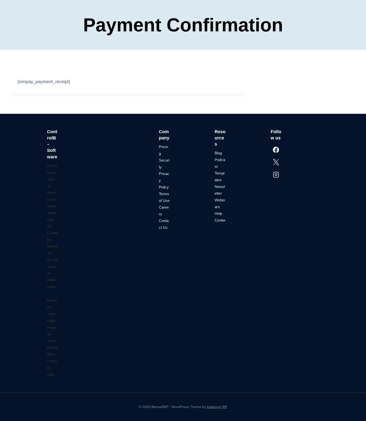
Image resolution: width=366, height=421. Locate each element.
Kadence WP (217, 407)
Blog (218, 153)
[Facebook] (276, 149)
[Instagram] (276, 174)
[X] (276, 162)
